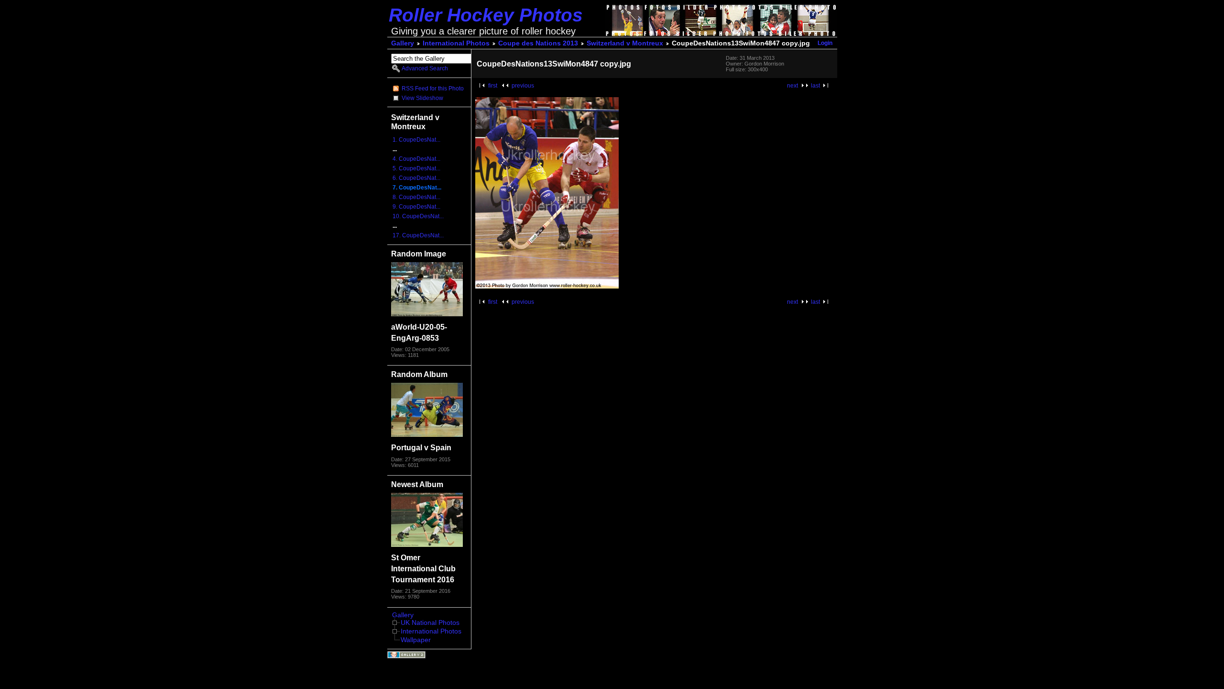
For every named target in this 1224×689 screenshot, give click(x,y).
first (492, 85)
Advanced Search (425, 68)
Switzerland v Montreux (625, 43)
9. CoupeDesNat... (416, 206)
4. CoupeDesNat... (416, 159)
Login (825, 43)
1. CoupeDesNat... (416, 139)
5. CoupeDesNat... (416, 168)
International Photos (456, 43)
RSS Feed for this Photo (433, 88)
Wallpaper (416, 640)
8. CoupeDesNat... (416, 197)
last (815, 85)
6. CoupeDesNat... (416, 178)
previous (523, 85)
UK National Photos (430, 622)
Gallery (402, 43)
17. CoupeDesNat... (418, 235)
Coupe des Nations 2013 (538, 43)
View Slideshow (422, 98)
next (792, 85)
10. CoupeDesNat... (418, 216)
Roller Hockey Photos (486, 15)
